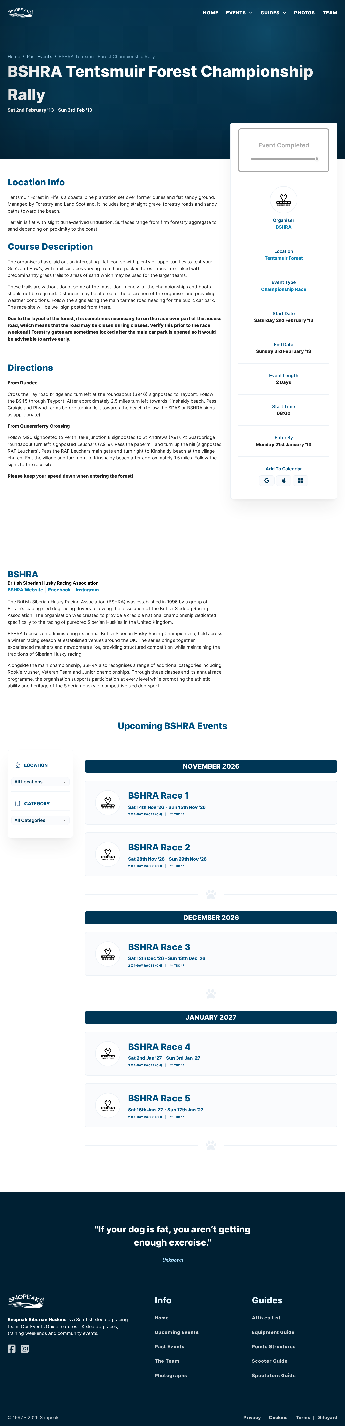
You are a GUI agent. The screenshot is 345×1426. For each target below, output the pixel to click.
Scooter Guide (270, 1361)
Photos (304, 12)
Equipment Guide (273, 1332)
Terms (303, 1417)
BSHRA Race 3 (159, 947)
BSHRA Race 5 (159, 1098)
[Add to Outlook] (300, 480)
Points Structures (274, 1346)
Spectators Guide (274, 1375)
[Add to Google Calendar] (267, 480)
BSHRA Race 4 (159, 1046)
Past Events (39, 56)
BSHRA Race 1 (158, 795)
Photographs (171, 1375)
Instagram (87, 589)
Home (210, 12)
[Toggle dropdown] (251, 12)
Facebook (59, 589)
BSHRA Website (25, 589)
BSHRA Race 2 (159, 847)
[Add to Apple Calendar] (283, 480)
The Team (167, 1361)
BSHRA (284, 227)
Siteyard (327, 1417)
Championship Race (283, 289)
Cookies (278, 1417)
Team (330, 12)
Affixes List (266, 1317)
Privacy (252, 1417)
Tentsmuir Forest (284, 258)
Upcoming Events (177, 1332)
